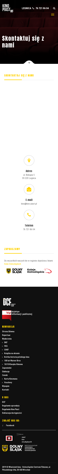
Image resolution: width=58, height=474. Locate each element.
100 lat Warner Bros (12, 360)
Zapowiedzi (6, 368)
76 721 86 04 (42, 8)
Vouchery (8, 382)
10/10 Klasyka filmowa (13, 364)
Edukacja (5, 371)
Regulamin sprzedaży (10, 406)
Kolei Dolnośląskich (12, 264)
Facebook (10, 425)
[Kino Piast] (8, 11)
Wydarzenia (7, 339)
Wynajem (5, 386)
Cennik (5, 375)
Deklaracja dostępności (12, 413)
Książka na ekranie (12, 353)
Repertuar (6, 335)
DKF (5, 342)
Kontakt (5, 390)
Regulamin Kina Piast (10, 409)
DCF (3, 402)
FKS (5, 346)
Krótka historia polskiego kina (16, 357)
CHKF (6, 350)
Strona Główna (8, 331)
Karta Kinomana (10, 379)
